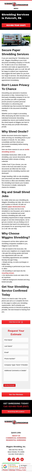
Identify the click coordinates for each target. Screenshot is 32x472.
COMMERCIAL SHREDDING (16, 438)
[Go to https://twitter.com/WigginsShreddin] (17, 459)
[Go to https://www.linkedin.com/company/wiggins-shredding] (22, 459)
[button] (16, 25)
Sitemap (12, 470)
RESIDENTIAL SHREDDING (16, 440)
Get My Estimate (9, 385)
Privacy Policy (21, 470)
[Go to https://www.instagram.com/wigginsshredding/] (13, 459)
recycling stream (8, 273)
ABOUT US (16, 436)
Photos (5, 470)
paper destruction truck (16, 207)
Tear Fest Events (24, 468)
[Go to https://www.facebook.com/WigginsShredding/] (9, 459)
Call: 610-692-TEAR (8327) (16, 406)
